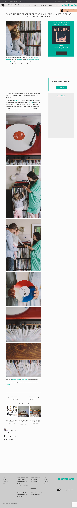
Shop (23, 5)
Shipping (10, 1)
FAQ (4, 483)
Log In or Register (58, 1)
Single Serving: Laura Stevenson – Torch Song (16, 398)
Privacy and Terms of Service (11, 503)
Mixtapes (19, 483)
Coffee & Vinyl (21, 492)
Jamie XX (31, 102)
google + (35, 388)
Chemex (16, 100)
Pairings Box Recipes (22, 485)
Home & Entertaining (36, 492)
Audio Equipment (35, 494)
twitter (20, 388)
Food (30, 5)
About (16, 1)
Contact (5, 481)
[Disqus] (23, 446)
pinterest (27, 388)
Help (5, 1)
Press (4, 479)
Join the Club (61, 53)
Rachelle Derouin (16, 379)
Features (43, 5)
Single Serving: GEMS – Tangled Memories (31, 398)
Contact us (23, 1)
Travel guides (34, 490)
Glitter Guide (20, 59)
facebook (13, 388)
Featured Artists (22, 481)
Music (36, 5)
